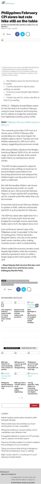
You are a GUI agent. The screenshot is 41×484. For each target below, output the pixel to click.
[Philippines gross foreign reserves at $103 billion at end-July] (34, 356)
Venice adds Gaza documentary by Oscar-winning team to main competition (18, 425)
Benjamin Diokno (8, 283)
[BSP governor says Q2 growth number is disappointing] (20, 356)
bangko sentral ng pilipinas (17, 280)
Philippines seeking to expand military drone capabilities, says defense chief (19, 431)
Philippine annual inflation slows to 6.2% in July (7, 385)
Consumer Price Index (29, 283)
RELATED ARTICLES (11, 348)
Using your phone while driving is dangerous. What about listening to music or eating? (19, 449)
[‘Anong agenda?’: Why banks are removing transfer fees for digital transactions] (34, 376)
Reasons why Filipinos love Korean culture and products (19, 313)
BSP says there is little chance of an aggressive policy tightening (20, 387)
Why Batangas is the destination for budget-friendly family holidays (31, 316)
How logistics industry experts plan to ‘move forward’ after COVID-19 (6, 315)
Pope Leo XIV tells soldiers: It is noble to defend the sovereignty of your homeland (20, 443)
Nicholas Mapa (7, 285)
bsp (17, 283)
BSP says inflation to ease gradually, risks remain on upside (7, 365)
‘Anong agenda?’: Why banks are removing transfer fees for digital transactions (33, 388)
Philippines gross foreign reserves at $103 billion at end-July (33, 365)
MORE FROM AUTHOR (29, 348)
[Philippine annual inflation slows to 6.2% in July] (7, 376)
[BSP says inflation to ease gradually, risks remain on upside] (7, 356)
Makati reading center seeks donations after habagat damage (19, 419)
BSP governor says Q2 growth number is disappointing (20, 364)
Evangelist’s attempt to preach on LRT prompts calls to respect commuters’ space (20, 437)
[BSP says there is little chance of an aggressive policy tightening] (20, 376)
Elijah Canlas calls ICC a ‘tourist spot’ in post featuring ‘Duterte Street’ (19, 456)
